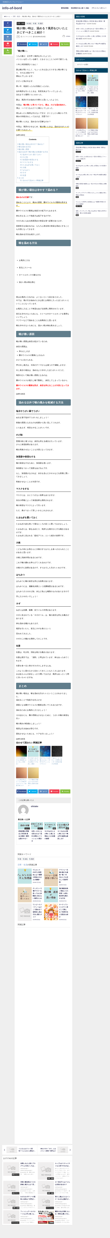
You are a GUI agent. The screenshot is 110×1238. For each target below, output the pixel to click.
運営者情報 (65, 8)
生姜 (23, 175)
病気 (29, 23)
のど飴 (24, 157)
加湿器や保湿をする (29, 159)
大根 (23, 167)
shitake (68, 36)
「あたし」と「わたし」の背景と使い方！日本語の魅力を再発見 (57, 760)
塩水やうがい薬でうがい (31, 154)
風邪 (41, 23)
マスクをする (26, 162)
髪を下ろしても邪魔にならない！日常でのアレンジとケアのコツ (45, 760)
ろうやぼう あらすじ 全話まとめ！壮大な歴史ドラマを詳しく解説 (33, 760)
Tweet (8, 32)
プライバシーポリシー (99, 8)
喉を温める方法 (24, 147)
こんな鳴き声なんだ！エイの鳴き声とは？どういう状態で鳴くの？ (21, 782)
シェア (8, 25)
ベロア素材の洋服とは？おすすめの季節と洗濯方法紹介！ (33, 782)
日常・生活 (20, 23)
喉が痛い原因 (23, 149)
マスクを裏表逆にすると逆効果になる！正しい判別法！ (21, 760)
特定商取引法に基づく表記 (80, 8)
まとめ (20, 178)
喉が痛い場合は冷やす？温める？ (30, 144)
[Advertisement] (43, 1034)
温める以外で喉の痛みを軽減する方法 (32, 152)
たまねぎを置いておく (30, 165)
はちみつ (25, 170)
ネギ (23, 172)
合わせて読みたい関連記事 (31, 180)
